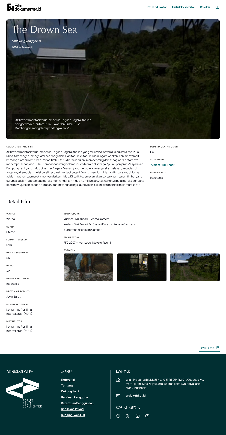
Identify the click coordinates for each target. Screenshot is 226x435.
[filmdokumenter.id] (24, 7)
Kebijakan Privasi (72, 409)
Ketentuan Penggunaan (77, 403)
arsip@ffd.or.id (136, 395)
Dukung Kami (70, 391)
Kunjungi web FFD (73, 415)
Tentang (67, 385)
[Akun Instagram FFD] (137, 417)
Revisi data (207, 348)
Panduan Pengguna (74, 397)
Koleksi (205, 7)
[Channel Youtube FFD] (147, 417)
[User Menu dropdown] (217, 7)
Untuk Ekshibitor (183, 7)
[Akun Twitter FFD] (128, 417)
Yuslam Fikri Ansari (162, 165)
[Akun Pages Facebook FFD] (118, 417)
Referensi (68, 380)
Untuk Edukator (156, 7)
